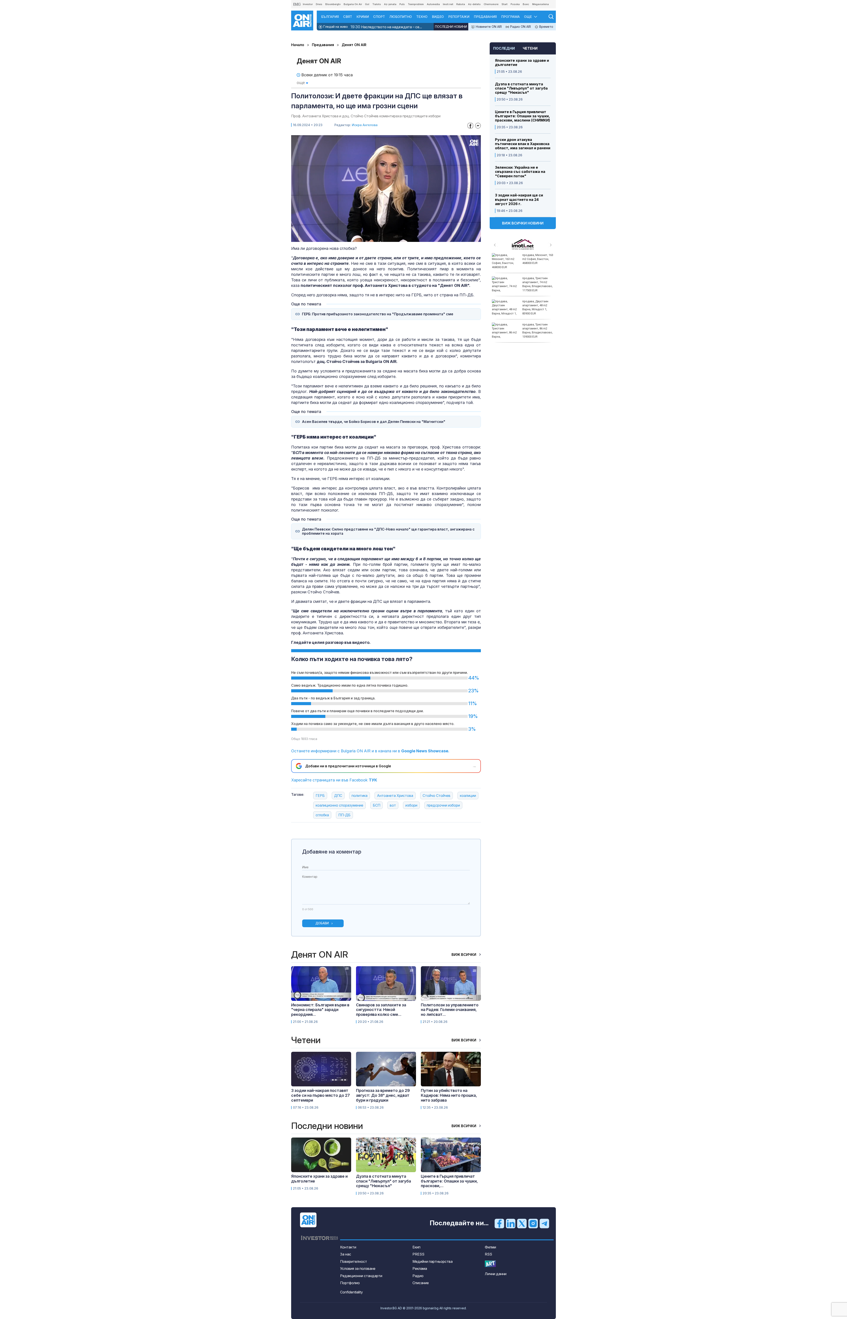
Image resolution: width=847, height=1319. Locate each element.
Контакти (348, 1247)
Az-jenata (390, 4)
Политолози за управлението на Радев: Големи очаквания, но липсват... (449, 1010)
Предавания (485, 17)
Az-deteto (474, 4)
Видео (438, 17)
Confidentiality (351, 1292)
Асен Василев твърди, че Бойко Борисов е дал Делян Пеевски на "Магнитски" (373, 422)
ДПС (338, 795)
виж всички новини (522, 223)
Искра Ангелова (365, 125)
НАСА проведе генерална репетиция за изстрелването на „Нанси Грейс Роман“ (536, 261)
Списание (420, 1282)
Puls (402, 4)
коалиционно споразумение (339, 805)
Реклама (419, 1268)
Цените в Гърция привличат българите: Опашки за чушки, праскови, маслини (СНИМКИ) (522, 116)
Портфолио (350, 1282)
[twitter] (522, 1223)
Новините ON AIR (488, 26)
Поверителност (353, 1261)
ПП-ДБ (344, 815)
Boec (526, 4)
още (301, 82)
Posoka (515, 4)
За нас (345, 1254)
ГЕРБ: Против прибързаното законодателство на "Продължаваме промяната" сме (377, 314)
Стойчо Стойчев (436, 795)
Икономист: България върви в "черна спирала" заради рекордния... (320, 1010)
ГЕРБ (320, 795)
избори (411, 805)
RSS (488, 1254)
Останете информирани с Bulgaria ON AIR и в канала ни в (370, 751)
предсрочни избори (443, 805)
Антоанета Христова (395, 795)
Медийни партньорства (432, 1261)
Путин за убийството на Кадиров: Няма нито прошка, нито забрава (449, 1095)
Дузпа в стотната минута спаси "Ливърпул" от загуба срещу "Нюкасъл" (521, 88)
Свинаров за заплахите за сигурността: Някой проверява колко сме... (381, 1010)
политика (359, 795)
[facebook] (499, 1223)
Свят (347, 17)
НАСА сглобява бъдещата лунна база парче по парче (536, 328)
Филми (490, 1247)
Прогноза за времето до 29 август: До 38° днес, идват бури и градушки (383, 1095)
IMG (297, 4)
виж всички (464, 954)
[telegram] (544, 1223)
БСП (376, 805)
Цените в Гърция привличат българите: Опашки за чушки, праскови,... (449, 1181)
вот (393, 805)
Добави (322, 923)
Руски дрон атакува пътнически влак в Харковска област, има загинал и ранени (522, 144)
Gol (367, 4)
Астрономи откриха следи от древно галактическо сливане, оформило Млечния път (522, 286)
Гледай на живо (335, 26)
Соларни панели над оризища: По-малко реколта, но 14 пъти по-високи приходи (536, 307)
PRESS (418, 1254)
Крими (362, 17)
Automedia (433, 4)
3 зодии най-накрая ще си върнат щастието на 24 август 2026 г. (519, 199)
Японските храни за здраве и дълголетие (522, 62)
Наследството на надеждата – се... (386, 26)
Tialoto (376, 4)
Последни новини (451, 26)
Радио (418, 1275)
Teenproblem (416, 4)
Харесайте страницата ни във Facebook (334, 780)
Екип (416, 1247)
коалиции (468, 795)
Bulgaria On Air (353, 4)
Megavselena (540, 4)
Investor (308, 4)
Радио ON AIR (520, 26)
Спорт (379, 17)
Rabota (460, 4)
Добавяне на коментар (331, 851)
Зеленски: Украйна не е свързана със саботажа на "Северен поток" (520, 171)
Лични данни (495, 1273)
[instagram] (533, 1223)
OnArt (490, 1264)
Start (505, 4)
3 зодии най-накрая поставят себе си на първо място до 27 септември (320, 1095)
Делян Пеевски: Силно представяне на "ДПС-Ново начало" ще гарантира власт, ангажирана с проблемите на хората (388, 531)
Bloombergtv (333, 4)
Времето (545, 26)
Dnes (319, 4)
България (330, 17)
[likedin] (510, 1223)
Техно (421, 17)
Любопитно (400, 17)
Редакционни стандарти (361, 1275)
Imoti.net (448, 4)
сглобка (322, 815)
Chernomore (491, 4)
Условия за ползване (357, 1268)
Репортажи (458, 17)
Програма (510, 17)
